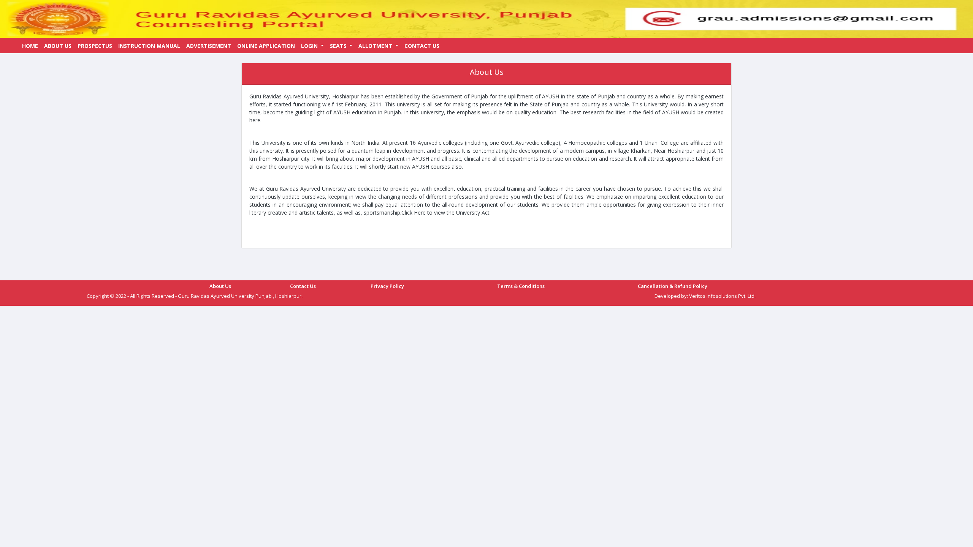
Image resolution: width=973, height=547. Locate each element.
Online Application (266, 45)
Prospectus (95, 45)
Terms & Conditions (521, 286)
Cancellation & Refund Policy (672, 286)
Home (30, 45)
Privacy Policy (387, 286)
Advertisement (208, 45)
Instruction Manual (149, 45)
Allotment (376, 45)
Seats (339, 45)
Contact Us (421, 45)
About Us (57, 45)
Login (310, 45)
